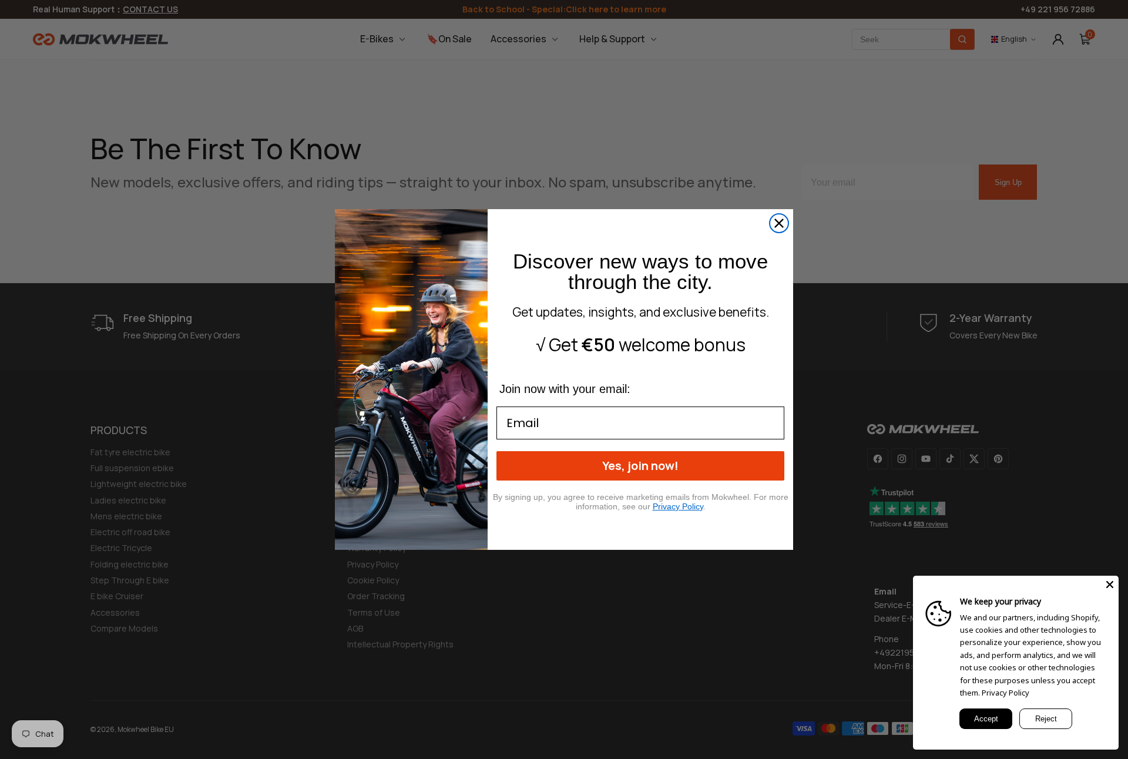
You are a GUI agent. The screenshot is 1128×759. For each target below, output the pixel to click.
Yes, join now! (640, 465)
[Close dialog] (779, 223)
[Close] (1110, 584)
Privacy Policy (1005, 692)
